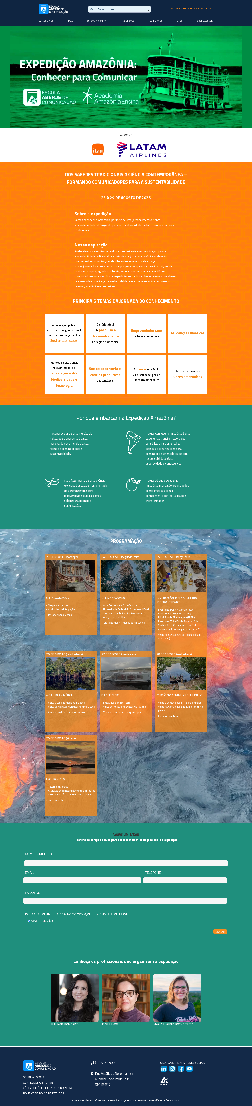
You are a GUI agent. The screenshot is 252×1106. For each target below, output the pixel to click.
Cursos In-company (97, 20)
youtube (191, 1067)
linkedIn (165, 1067)
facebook (183, 1067)
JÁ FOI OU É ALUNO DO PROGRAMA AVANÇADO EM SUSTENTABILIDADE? (78, 913)
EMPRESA (32, 893)
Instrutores (156, 20)
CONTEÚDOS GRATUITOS (38, 1082)
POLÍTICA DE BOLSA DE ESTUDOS (43, 1093)
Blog (179, 20)
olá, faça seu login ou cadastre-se (190, 8)
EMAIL (29, 872)
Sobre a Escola (205, 20)
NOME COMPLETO (38, 853)
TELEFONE (153, 872)
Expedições (128, 20)
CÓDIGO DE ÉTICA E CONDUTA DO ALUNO (48, 1088)
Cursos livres (46, 20)
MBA (70, 20)
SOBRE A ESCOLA (33, 1077)
